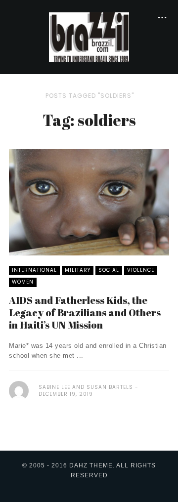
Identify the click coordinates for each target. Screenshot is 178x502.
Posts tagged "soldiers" (89, 95)
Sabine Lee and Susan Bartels (86, 387)
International (34, 270)
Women (23, 282)
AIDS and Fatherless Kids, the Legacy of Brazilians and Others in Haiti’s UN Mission (85, 312)
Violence (140, 270)
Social (108, 270)
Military (77, 270)
